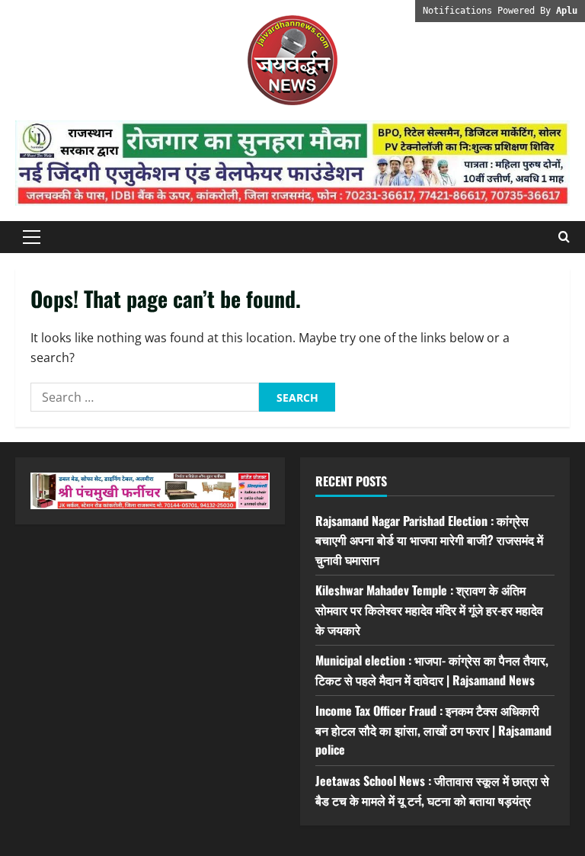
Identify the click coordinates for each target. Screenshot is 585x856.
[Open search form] (564, 237)
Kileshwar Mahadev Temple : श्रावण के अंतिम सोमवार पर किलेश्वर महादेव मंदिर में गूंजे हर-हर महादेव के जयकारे (429, 609)
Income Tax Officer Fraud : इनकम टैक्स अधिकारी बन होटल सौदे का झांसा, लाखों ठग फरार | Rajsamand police (433, 729)
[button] (31, 237)
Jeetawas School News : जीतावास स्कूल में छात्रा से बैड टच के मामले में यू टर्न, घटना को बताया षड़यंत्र (432, 790)
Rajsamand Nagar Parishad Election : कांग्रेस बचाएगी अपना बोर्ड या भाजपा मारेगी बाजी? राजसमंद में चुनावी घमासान (429, 540)
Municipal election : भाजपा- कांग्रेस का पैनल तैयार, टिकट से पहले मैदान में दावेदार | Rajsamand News (431, 670)
